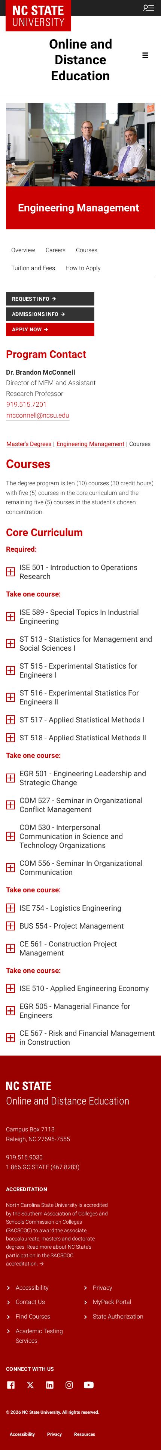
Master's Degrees (28, 443)
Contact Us (30, 1301)
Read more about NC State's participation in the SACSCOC (48, 1255)
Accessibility (32, 1287)
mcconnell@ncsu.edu (37, 415)
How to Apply (83, 268)
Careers (56, 250)
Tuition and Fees (33, 268)
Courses (86, 250)
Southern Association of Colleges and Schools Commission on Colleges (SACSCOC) (57, 1222)
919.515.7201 (26, 404)
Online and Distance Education (80, 60)
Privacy (102, 1287)
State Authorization (118, 1316)
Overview (23, 250)
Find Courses (33, 1316)
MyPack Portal (112, 1301)
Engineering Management (90, 443)
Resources (84, 1434)
